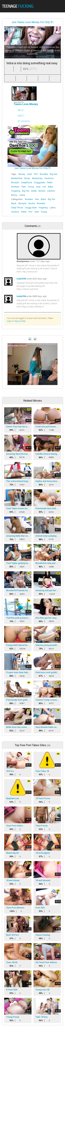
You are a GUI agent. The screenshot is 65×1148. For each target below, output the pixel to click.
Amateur (15, 186)
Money (21, 174)
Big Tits (25, 191)
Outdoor (51, 191)
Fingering (15, 191)
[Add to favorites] (43, 78)
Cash (29, 174)
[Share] (21, 78)
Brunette (44, 174)
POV (36, 174)
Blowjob (15, 182)
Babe (50, 186)
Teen (23, 186)
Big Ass (53, 174)
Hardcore (49, 178)
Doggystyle (39, 182)
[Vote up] (10, 69)
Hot (44, 186)
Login (9, 321)
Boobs (42, 191)
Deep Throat (17, 207)
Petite (49, 182)
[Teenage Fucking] (18, 6)
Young (31, 186)
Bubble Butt (16, 178)
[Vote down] (17, 69)
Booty (27, 178)
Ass (37, 199)
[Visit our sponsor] (30, 338)
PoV (30, 211)
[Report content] (55, 78)
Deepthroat (26, 182)
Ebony (14, 195)
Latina (22, 195)
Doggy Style (31, 207)
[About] (10, 78)
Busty (34, 191)
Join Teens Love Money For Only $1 (33, 22)
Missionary (37, 178)
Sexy (38, 186)
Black (13, 203)
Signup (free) (20, 321)
